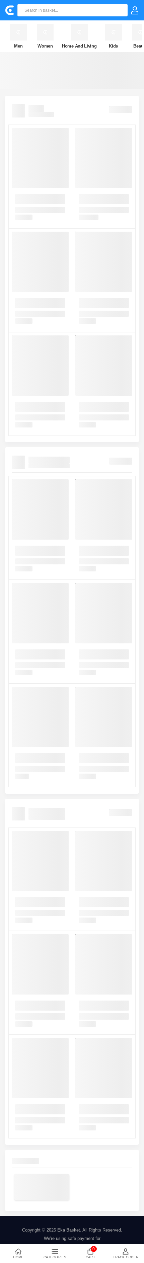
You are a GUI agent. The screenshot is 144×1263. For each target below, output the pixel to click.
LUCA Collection (46, 811)
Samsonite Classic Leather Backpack (33, 654)
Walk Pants (26, 1003)
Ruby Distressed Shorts (102, 1003)
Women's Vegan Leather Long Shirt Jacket (38, 551)
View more (120, 108)
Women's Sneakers (34, 404)
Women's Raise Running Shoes (102, 407)
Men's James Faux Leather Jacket (97, 551)
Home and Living (79, 46)
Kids (113, 46)
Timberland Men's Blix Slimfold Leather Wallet (37, 758)
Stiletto (36, 108)
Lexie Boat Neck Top (99, 899)
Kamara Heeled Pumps (101, 196)
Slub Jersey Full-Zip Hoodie (98, 1109)
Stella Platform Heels (35, 300)
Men (18, 46)
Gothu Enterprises (49, 460)
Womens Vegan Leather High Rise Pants (102, 758)
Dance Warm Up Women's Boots (95, 303)
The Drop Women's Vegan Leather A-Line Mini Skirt (104, 654)
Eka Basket (68, 1230)
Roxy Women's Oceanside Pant (30, 1109)
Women (45, 46)
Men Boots (25, 196)
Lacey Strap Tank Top (36, 899)
